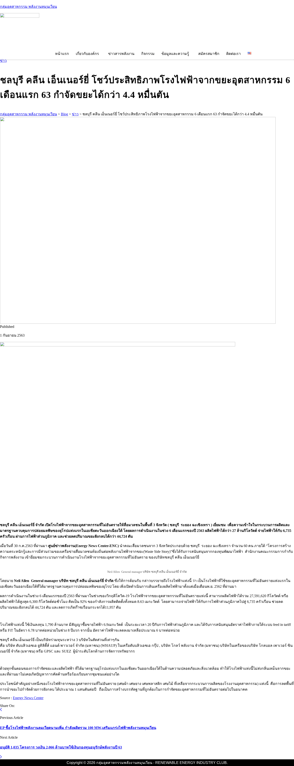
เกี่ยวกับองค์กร (87, 54)
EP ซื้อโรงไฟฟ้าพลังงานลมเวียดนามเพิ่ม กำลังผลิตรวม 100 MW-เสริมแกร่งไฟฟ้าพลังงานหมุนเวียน (78, 728)
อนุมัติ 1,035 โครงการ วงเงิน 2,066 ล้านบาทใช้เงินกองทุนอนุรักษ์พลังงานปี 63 (61, 747)
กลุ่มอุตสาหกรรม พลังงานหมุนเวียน (28, 7)
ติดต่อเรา (233, 54)
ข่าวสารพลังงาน (121, 54)
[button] (88, 53)
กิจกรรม (148, 54)
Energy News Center (28, 698)
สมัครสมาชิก (208, 54)
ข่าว (3, 60)
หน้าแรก (62, 54)
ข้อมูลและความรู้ (175, 54)
